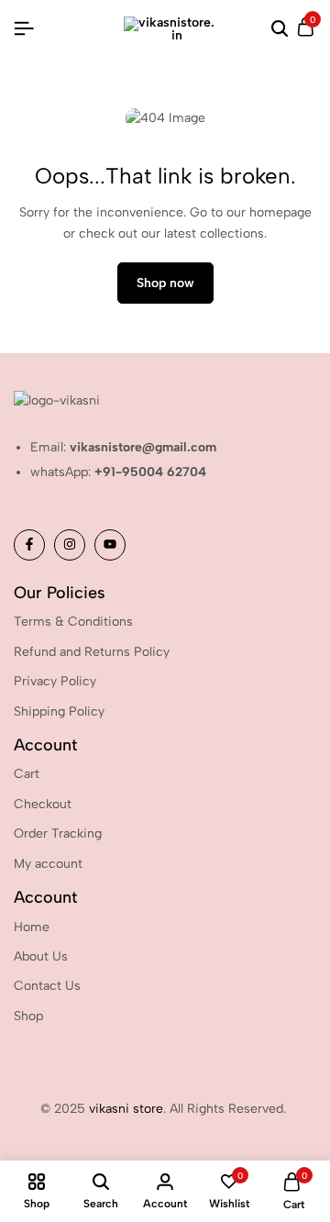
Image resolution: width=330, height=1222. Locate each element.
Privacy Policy (55, 681)
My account (48, 864)
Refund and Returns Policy (92, 652)
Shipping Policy (59, 711)
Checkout (43, 804)
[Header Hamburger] (24, 28)
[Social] (29, 545)
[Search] (279, 29)
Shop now (165, 283)
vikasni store (126, 1108)
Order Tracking (58, 833)
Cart (26, 774)
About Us (41, 956)
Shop (28, 1016)
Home (32, 927)
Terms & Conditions (73, 621)
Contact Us (47, 986)
